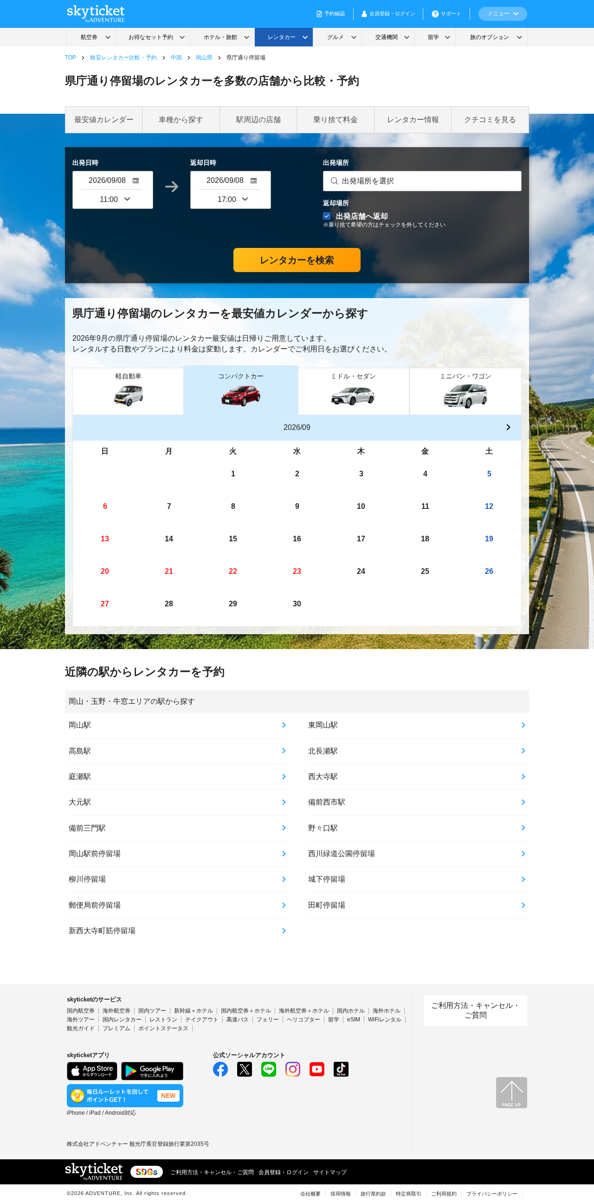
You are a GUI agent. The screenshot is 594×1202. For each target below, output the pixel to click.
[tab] (128, 391)
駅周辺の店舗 (258, 119)
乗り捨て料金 (335, 119)
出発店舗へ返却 (384, 219)
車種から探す (181, 119)
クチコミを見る (490, 119)
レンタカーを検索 (297, 260)
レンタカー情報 (413, 119)
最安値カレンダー (104, 119)
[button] (508, 428)
